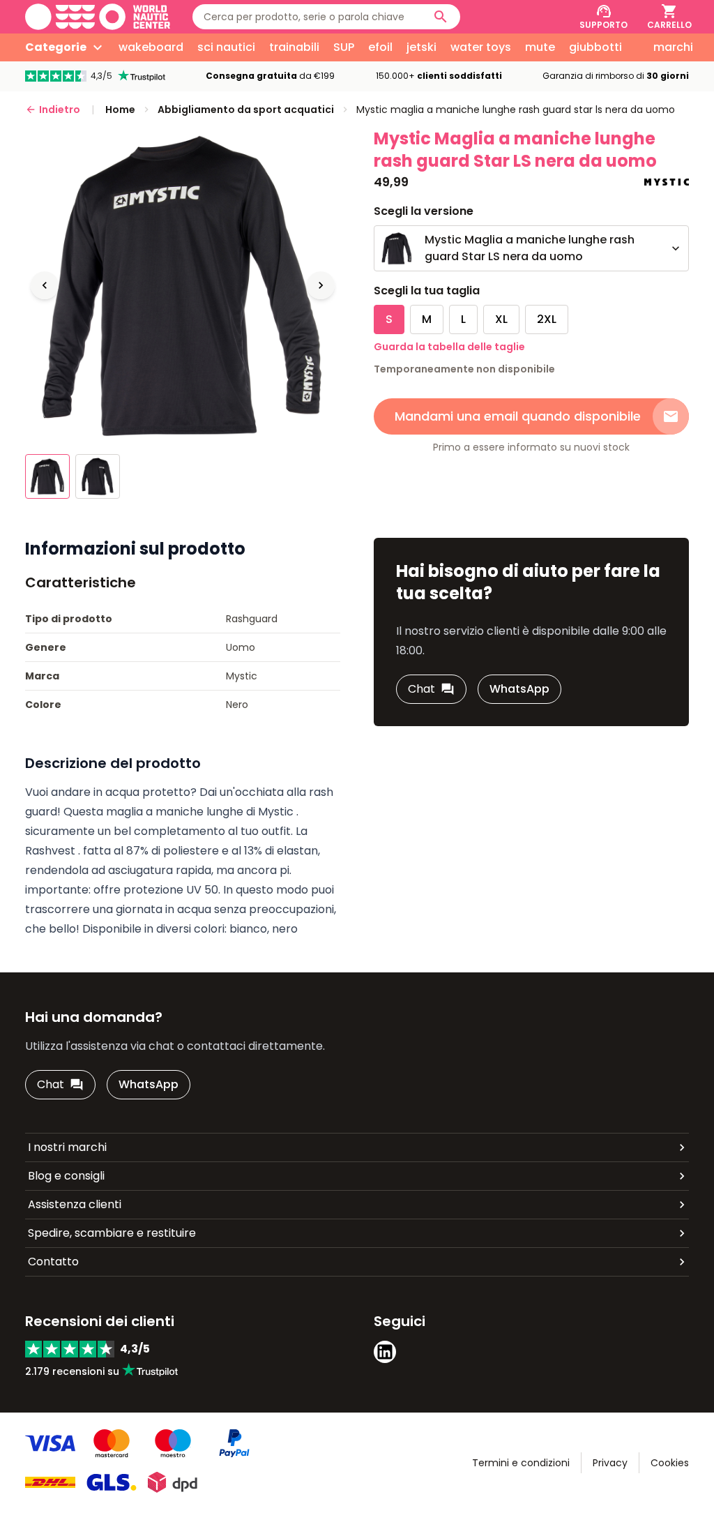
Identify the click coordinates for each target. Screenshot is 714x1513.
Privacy (610, 1463)
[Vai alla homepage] (97, 16)
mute (540, 47)
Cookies (670, 1463)
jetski (421, 47)
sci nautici (226, 47)
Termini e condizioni (521, 1463)
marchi (673, 47)
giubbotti (595, 47)
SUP (343, 47)
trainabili (294, 47)
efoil (380, 47)
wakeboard (151, 47)
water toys (480, 47)
